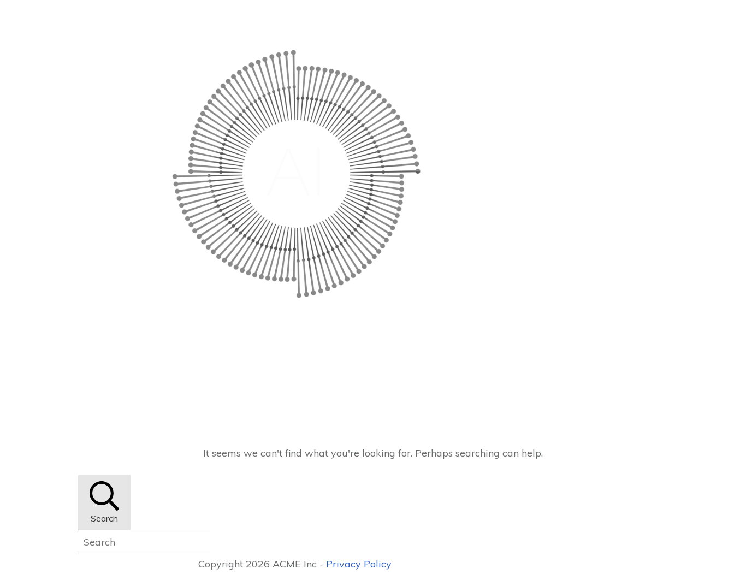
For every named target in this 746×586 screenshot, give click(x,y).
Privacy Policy (359, 564)
